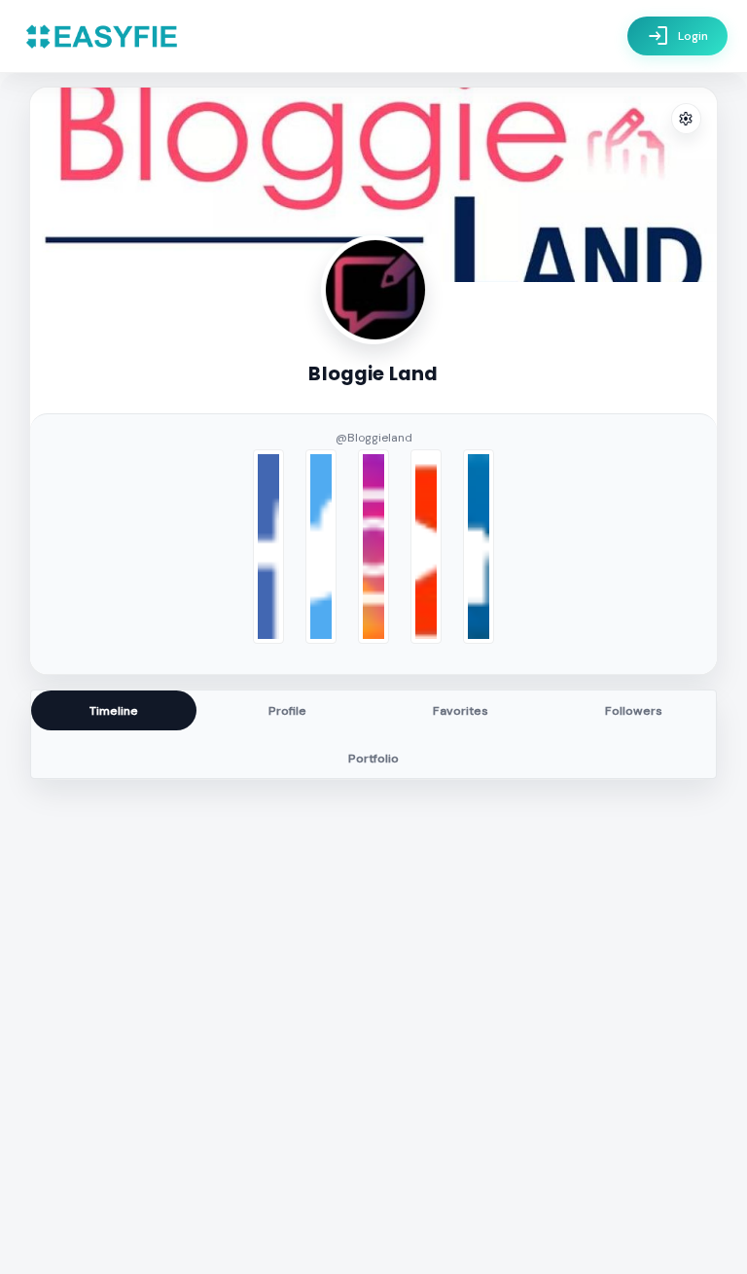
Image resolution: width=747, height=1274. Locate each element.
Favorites (460, 711)
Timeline (113, 711)
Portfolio (373, 758)
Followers (633, 711)
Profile (287, 711)
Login (677, 36)
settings (686, 119)
